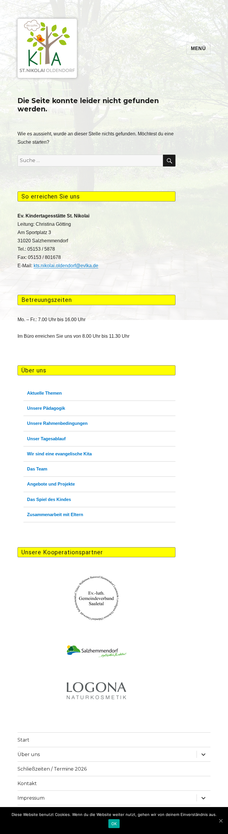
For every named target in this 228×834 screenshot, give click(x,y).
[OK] (221, 821)
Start (23, 740)
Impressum (31, 798)
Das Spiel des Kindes (49, 499)
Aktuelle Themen (44, 393)
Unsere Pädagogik (46, 408)
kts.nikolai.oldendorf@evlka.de (66, 265)
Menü (198, 48)
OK (114, 823)
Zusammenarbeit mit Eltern (55, 514)
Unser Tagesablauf (46, 438)
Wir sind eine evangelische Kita (59, 453)
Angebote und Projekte (51, 483)
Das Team (37, 468)
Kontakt (27, 783)
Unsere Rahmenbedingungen (57, 423)
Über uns (29, 754)
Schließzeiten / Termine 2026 (52, 769)
